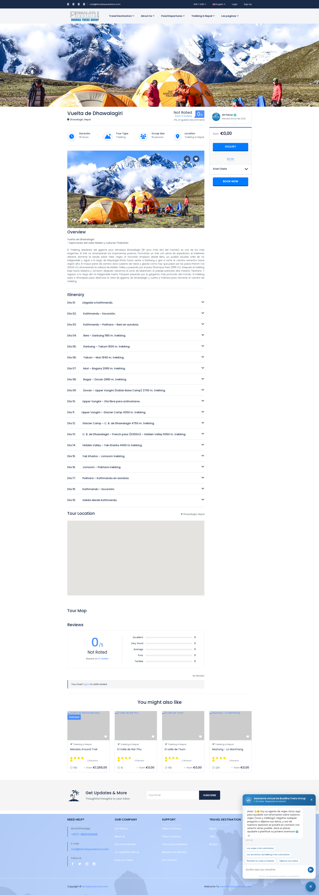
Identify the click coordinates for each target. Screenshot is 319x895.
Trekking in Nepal (202, 16)
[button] (196, 219)
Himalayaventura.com (95, 886)
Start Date (220, 169)
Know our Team (124, 860)
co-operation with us (127, 852)
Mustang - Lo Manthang (227, 749)
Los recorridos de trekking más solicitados (268, 854)
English (219, 4)
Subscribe (209, 795)
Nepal (212, 828)
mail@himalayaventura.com (105, 4)
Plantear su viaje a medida (260, 860)
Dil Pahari (227, 115)
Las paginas (229, 16)
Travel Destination (120, 16)
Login (234, 4)
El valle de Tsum (175, 749)
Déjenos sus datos (288, 860)
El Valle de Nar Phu (129, 749)
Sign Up (248, 4)
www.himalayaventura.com (236, 886)
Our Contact (169, 860)
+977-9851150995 (84, 834)
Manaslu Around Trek (84, 749)
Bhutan (213, 844)
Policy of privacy (171, 828)
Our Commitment (125, 844)
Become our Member (174, 852)
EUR (196, 4)
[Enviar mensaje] (311, 870)
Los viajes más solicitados (260, 848)
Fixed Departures (172, 16)
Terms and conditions (174, 844)
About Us (147, 16)
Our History (121, 828)
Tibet (212, 836)
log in (86, 684)
